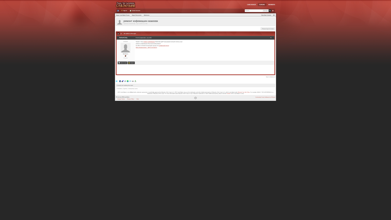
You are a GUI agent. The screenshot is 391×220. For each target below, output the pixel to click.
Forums (262, 4)
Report (132, 62)
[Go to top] (195, 98)
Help (137, 99)
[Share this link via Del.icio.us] (122, 81)
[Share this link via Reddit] (125, 81)
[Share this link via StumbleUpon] (128, 81)
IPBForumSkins (125, 97)
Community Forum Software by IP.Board (265, 97)
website (229, 93)
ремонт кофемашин (149, 41)
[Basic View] (121, 34)
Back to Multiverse (270, 77)
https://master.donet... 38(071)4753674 (146, 47)
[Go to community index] (126, 4)
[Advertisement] (195, 69)
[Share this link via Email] (130, 81)
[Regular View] (118, 34)
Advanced (273, 10)
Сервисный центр (164, 45)
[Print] (133, 81)
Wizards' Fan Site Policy (244, 92)
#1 (271, 37)
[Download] (135, 81)
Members (271, 4)
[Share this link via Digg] (120, 81)
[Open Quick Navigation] (274, 15)
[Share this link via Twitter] (116, 81)
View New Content (266, 15)
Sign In (125, 10)
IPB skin (118, 97)
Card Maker (251, 4)
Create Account (136, 10)
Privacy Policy (130, 99)
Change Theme (121, 99)
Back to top (123, 62)
